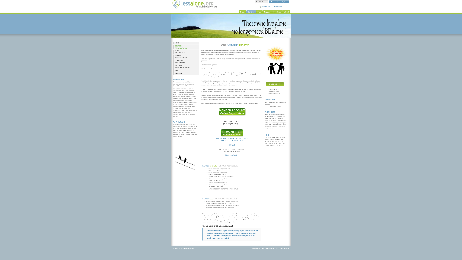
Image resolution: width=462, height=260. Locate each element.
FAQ (176, 70)
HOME (177, 43)
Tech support (278, 6)
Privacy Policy (256, 248)
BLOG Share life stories (180, 52)
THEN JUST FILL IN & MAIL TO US (231, 141)
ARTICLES (178, 73)
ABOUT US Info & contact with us (182, 66)
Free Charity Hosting (282, 248)
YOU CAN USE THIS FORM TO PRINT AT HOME (232, 139)
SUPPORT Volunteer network (181, 56)
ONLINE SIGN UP (275, 84)
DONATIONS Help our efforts (180, 61)
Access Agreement (268, 248)
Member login (266, 6)
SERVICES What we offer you (181, 47)
